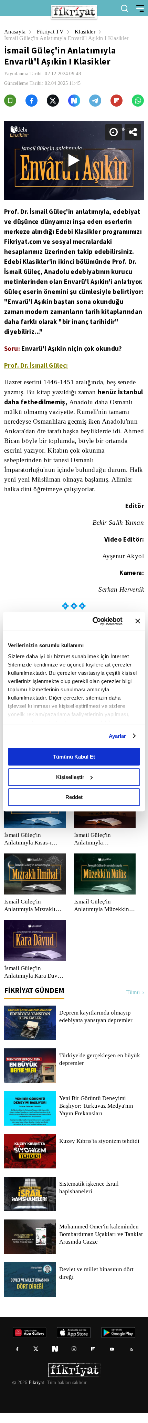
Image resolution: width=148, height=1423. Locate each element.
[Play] (74, 712)
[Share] (137, 11)
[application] (74, 711)
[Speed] (117, 11)
